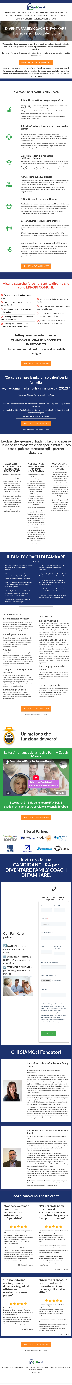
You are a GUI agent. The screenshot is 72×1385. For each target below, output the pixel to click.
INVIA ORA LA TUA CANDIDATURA (36, 62)
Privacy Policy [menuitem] (36, 1372)
